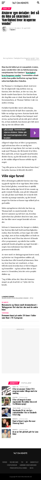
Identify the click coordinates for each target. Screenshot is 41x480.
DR (27, 462)
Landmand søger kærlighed (28, 465)
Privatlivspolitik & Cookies (18, 468)
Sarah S (12, 30)
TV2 (32, 298)
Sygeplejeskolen (12, 465)
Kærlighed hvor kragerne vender (15, 298)
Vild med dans (14, 462)
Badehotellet (34, 462)
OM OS (31, 468)
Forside (4, 462)
